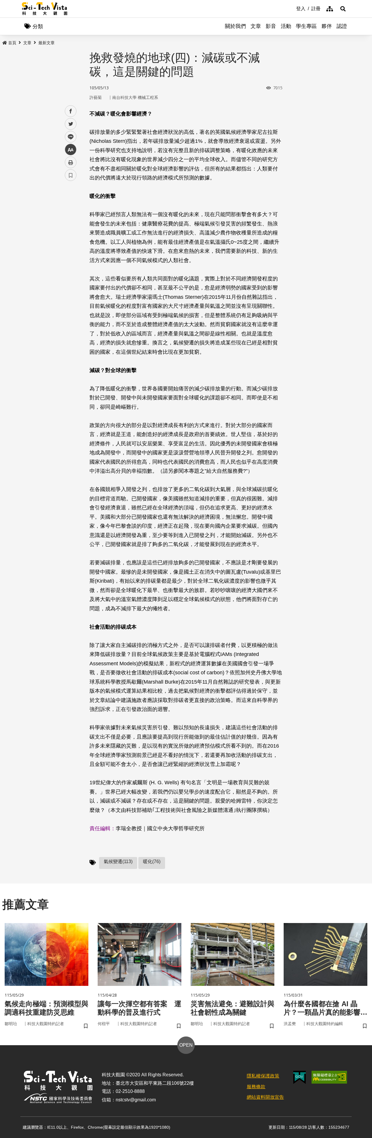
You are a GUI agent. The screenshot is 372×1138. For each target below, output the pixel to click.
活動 (286, 26)
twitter (70, 124)
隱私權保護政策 (263, 1075)
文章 (256, 26)
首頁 (12, 42)
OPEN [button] (186, 1045)
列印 (70, 162)
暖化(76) (151, 861)
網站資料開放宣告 (265, 1097)
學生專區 (306, 26)
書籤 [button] (70, 175)
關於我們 (235, 26)
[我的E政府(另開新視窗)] (299, 1077)
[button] (343, 8)
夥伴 (326, 26)
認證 (342, 26)
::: (292, 8)
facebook (70, 111)
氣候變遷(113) (118, 861)
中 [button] (70, 149)
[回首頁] (44, 8)
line (69, 136)
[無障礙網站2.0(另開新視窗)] (329, 1077)
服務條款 (256, 1086)
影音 (271, 26)
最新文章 (46, 42)
